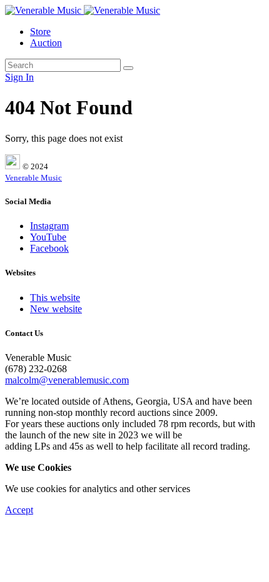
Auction (46, 42)
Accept (19, 510)
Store (40, 31)
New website (56, 308)
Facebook (49, 248)
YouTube (48, 237)
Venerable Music (33, 177)
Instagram (49, 225)
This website (55, 297)
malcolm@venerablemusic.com (67, 380)
